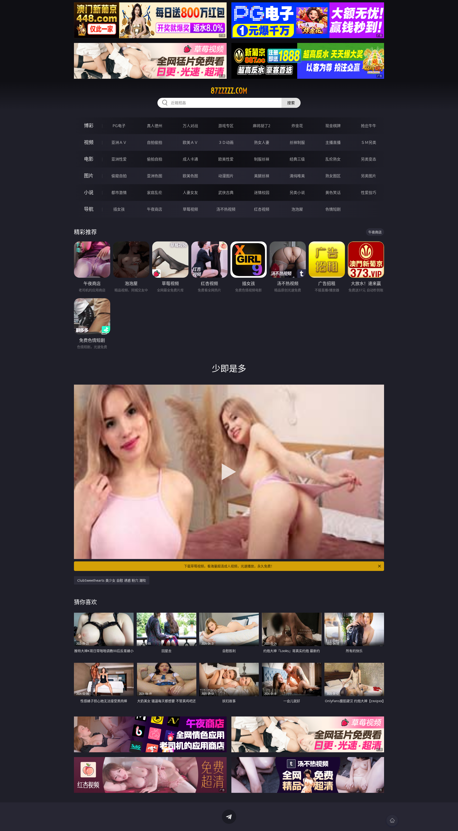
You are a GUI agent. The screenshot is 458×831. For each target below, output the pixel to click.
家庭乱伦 (154, 192)
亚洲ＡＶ (119, 142)
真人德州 (154, 125)
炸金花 (297, 125)
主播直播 (333, 142)
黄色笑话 (333, 192)
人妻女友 (190, 192)
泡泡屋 (297, 209)
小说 (89, 192)
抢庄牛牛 (368, 125)
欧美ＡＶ (190, 142)
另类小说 (297, 192)
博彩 (89, 125)
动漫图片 (226, 175)
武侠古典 (226, 192)
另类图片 (368, 175)
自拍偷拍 (154, 142)
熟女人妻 (261, 142)
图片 (89, 175)
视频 (89, 142)
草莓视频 (190, 209)
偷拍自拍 (154, 159)
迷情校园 (261, 192)
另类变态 (368, 159)
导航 (89, 209)
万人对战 (190, 125)
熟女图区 (333, 175)
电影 (89, 159)
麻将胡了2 (261, 125)
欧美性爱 (226, 159)
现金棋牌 (333, 125)
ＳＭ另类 (368, 142)
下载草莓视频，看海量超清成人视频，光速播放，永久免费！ (229, 566)
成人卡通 (190, 159)
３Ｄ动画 (226, 142)
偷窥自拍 (119, 175)
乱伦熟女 (333, 159)
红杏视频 (261, 209)
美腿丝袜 (261, 175)
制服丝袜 (261, 159)
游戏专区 (226, 125)
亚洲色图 (154, 175)
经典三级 (297, 159)
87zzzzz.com (229, 90)
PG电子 (119, 125)
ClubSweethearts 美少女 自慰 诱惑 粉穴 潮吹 (111, 580)
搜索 (291, 102)
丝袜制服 (297, 142)
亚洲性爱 (119, 159)
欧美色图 (190, 175)
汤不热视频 (225, 209)
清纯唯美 (297, 175)
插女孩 (119, 209)
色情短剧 (333, 209)
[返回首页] (392, 820)
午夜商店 (154, 209)
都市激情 (119, 192)
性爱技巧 (368, 192)
